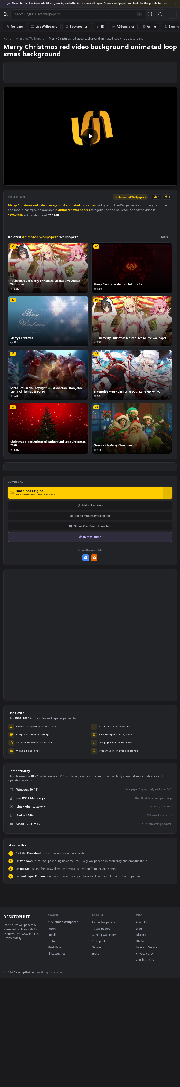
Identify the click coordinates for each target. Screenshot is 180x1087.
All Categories (56, 953)
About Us (142, 922)
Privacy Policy (145, 953)
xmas (92, 205)
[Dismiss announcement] (175, 3)
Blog (139, 928)
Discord (141, 935)
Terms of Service (147, 947)
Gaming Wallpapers (104, 935)
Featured (53, 941)
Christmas (25, 205)
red (35, 205)
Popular (53, 935)
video (43, 205)
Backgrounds (79, 26)
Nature (96, 947)
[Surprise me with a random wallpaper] (150, 14)
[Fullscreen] (171, 181)
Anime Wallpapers (103, 922)
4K (102, 26)
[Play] (9, 181)
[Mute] (145, 181)
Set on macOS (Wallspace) (92, 515)
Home (7, 38)
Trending (17, 26)
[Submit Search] (160, 14)
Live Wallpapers (46, 26)
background (56, 205)
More (164, 236)
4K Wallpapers (101, 928)
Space (95, 953)
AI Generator (125, 26)
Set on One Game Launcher (92, 526)
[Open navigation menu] (172, 14)
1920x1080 (15, 215)
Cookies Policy (145, 959)
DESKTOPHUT (16, 917)
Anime (151, 26)
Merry (12, 205)
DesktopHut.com (25, 972)
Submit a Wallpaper (64, 922)
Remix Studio (92, 537)
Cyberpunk (98, 941)
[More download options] (167, 492)
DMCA (140, 941)
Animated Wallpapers (30, 38)
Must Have (55, 947)
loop (84, 205)
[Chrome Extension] (85, 557)
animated (73, 205)
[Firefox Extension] (94, 557)
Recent (52, 928)
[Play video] (90, 136)
